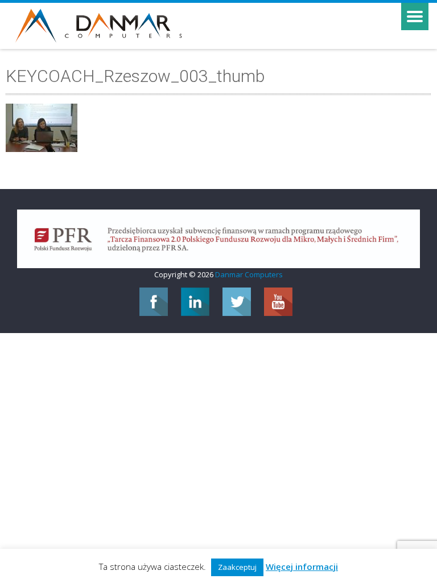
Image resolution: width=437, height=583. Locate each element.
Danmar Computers (249, 274)
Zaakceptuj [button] (237, 567)
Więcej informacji (302, 566)
